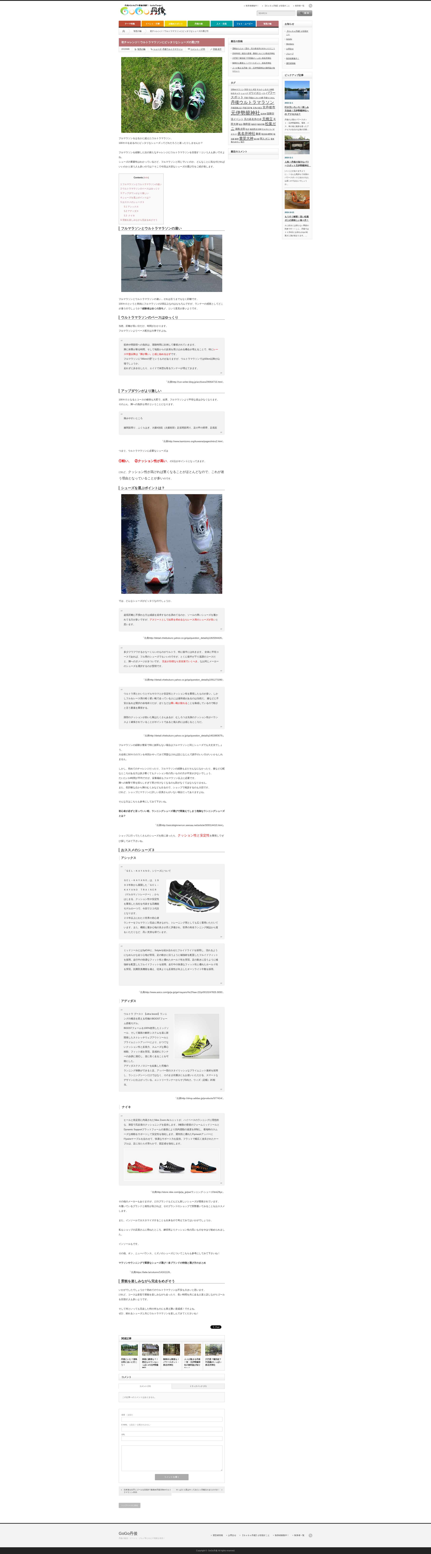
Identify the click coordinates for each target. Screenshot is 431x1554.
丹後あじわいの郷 (255, 98)
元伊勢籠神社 (245, 112)
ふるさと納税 (268, 89)
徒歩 (241, 124)
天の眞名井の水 (253, 119)
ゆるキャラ (235, 93)
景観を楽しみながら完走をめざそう (139, 220)
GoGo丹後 (128, 1533)
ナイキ (129, 215)
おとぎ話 (252, 89)
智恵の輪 (267, 24)
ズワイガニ (254, 93)
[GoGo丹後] (143, 16)
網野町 (270, 134)
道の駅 (256, 139)
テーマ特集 (130, 24)
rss (310, 6)
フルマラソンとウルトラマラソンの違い (141, 184)
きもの (259, 89)
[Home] (123, 31)
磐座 (258, 133)
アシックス (131, 206)
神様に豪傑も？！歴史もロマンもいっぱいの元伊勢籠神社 (150, 1363)
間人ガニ (265, 138)
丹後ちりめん (269, 98)
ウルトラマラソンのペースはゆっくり (140, 188)
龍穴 (242, 142)
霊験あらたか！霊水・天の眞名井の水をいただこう (253, 48)
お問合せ (290, 49)
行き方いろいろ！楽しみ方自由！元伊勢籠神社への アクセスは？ (297, 110)
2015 (246, 89)
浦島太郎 (240, 128)
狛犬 (247, 129)
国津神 (263, 114)
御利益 (247, 124)
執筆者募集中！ (252, 6)
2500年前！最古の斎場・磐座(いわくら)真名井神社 (253, 53)
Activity (289, 39)
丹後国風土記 (236, 108)
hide (146, 177)
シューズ (157, 49)
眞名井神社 (246, 133)
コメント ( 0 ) (145, 1386)
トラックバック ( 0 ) (198, 1386)
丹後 (246, 98)
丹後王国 (246, 108)
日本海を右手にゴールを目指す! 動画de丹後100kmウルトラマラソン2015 (147, 1491)
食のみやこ (235, 142)
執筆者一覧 (299, 6)
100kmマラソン (237, 89)
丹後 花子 (217, 49)
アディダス (131, 211)
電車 (272, 139)
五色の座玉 (257, 108)
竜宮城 (264, 134)
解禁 (237, 139)
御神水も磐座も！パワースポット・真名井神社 (171, 1362)
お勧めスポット (176, 24)
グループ (290, 54)
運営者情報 (290, 63)
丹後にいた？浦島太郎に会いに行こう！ (129, 1362)
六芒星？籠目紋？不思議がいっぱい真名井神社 (213, 1362)
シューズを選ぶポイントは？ (136, 197)
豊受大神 (246, 138)
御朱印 (254, 124)
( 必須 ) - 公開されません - (136, 1425)
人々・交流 (222, 24)
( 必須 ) (127, 1415)
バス (263, 93)
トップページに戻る (129, 1505)
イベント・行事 (153, 24)
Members (290, 44)
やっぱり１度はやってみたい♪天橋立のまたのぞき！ (198, 1490)
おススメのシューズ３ (132, 202)
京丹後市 (268, 107)
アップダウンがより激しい (135, 193)
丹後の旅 (199, 24)
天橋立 (267, 119)
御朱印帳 (261, 124)
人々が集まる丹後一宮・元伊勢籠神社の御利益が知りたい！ (192, 1363)
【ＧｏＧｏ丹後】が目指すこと (277, 6)
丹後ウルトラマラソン (172, 49)
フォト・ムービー (245, 24)
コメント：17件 (198, 49)
